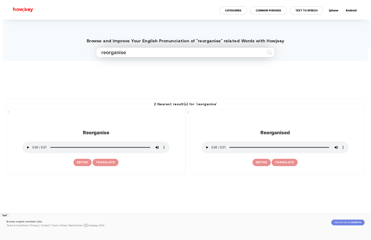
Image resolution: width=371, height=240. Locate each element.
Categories (233, 10)
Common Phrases (268, 10)
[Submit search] (269, 52)
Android (351, 10)
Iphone (333, 10)
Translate (105, 162)
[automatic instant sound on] (352, 24)
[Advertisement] (185, 78)
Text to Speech (306, 10)
